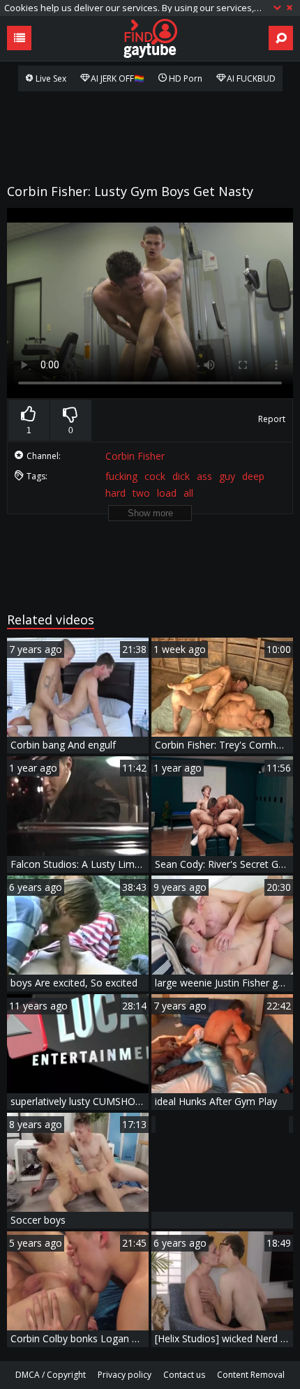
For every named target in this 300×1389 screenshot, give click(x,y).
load (167, 493)
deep (253, 476)
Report (271, 419)
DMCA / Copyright (50, 1375)
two (141, 493)
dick (181, 476)
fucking (121, 476)
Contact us (184, 1375)
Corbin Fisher (135, 456)
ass (204, 476)
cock (154, 476)
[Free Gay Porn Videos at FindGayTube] (150, 38)
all (188, 493)
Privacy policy (124, 1375)
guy (227, 476)
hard (115, 493)
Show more (150, 513)
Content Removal (251, 1375)
